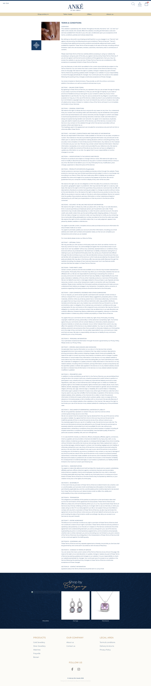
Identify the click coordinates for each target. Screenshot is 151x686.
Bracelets (46, 621)
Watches (36, 650)
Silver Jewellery (39, 646)
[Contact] (139, 3)
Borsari (36, 657)
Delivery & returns (107, 646)
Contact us (70, 646)
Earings (75, 621)
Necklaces (105, 621)
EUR (8, 3)
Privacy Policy (105, 650)
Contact (140, 6)
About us (70, 642)
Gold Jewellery (39, 642)
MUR (4, 3)
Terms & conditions (107, 642)
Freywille (36, 653)
